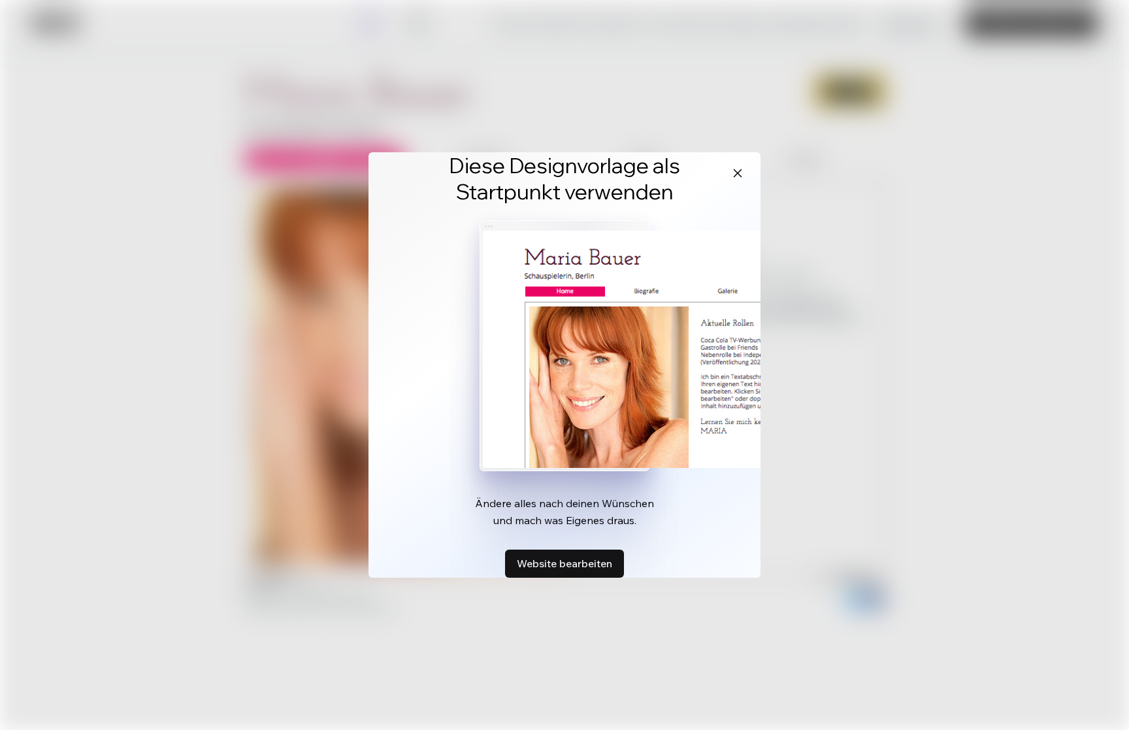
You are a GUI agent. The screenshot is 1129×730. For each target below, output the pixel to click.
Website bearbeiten (564, 563)
